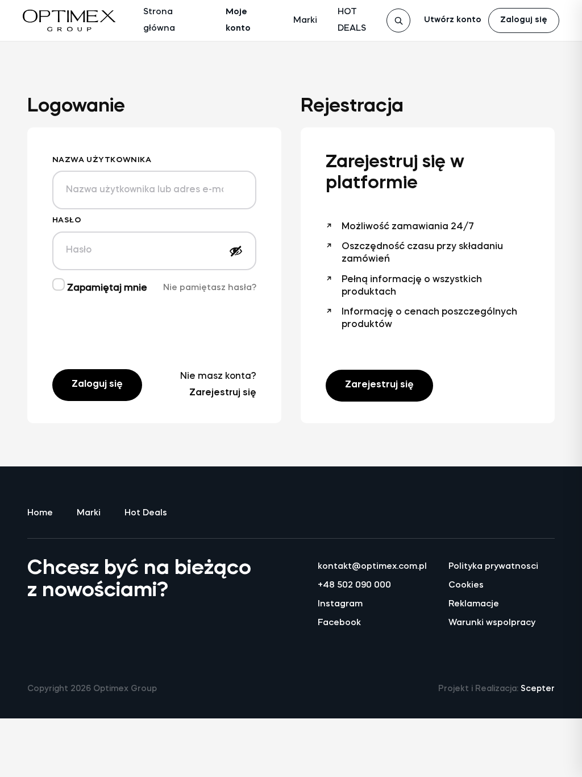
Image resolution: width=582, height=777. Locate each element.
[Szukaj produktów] (398, 20)
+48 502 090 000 (354, 585)
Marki (305, 20)
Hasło (66, 220)
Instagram (340, 604)
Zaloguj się (523, 20)
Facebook (339, 623)
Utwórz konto (452, 20)
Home (40, 513)
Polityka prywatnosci (493, 567)
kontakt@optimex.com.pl (371, 567)
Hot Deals (145, 513)
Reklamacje (473, 604)
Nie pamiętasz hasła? (209, 288)
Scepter (538, 689)
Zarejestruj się (222, 393)
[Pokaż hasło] (235, 250)
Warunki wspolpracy (491, 623)
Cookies (466, 585)
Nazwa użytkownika (101, 160)
